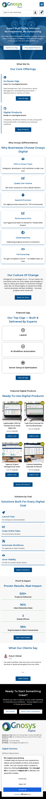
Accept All (22, 790)
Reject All (22, 784)
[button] (41, 4)
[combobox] (16, 12)
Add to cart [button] (12, 436)
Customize (22, 779)
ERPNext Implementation (10, 753)
